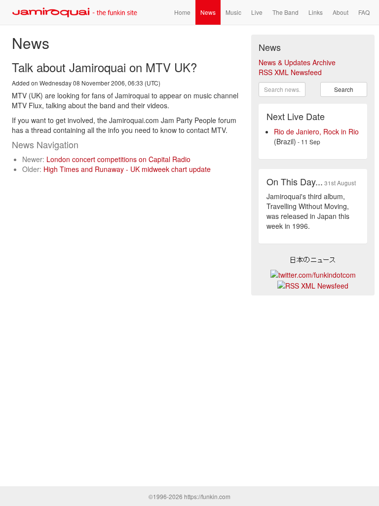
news (208, 12)
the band (285, 12)
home (182, 12)
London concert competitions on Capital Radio (118, 159)
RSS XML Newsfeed (290, 72)
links (315, 12)
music (233, 12)
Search (343, 89)
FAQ (364, 12)
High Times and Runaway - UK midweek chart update (127, 169)
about (340, 12)
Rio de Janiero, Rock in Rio (316, 131)
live (257, 12)
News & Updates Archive (297, 62)
